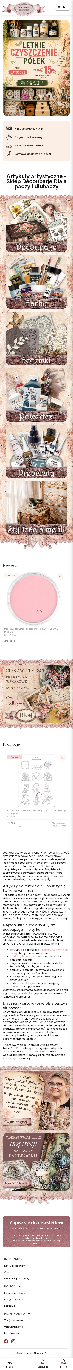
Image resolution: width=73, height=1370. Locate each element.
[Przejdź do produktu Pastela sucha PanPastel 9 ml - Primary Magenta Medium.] (33, 599)
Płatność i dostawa (14, 1293)
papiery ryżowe (51, 949)
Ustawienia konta (13, 1326)
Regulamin (45, 1235)
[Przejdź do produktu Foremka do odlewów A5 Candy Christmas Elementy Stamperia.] (36, 781)
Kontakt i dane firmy (15, 1265)
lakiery (14, 953)
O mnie (8, 1272)
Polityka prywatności (15, 1299)
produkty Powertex (22, 956)
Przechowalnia (12, 1333)
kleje (65, 949)
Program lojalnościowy (16, 1278)
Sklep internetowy (30, 1353)
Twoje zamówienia (14, 1320)
